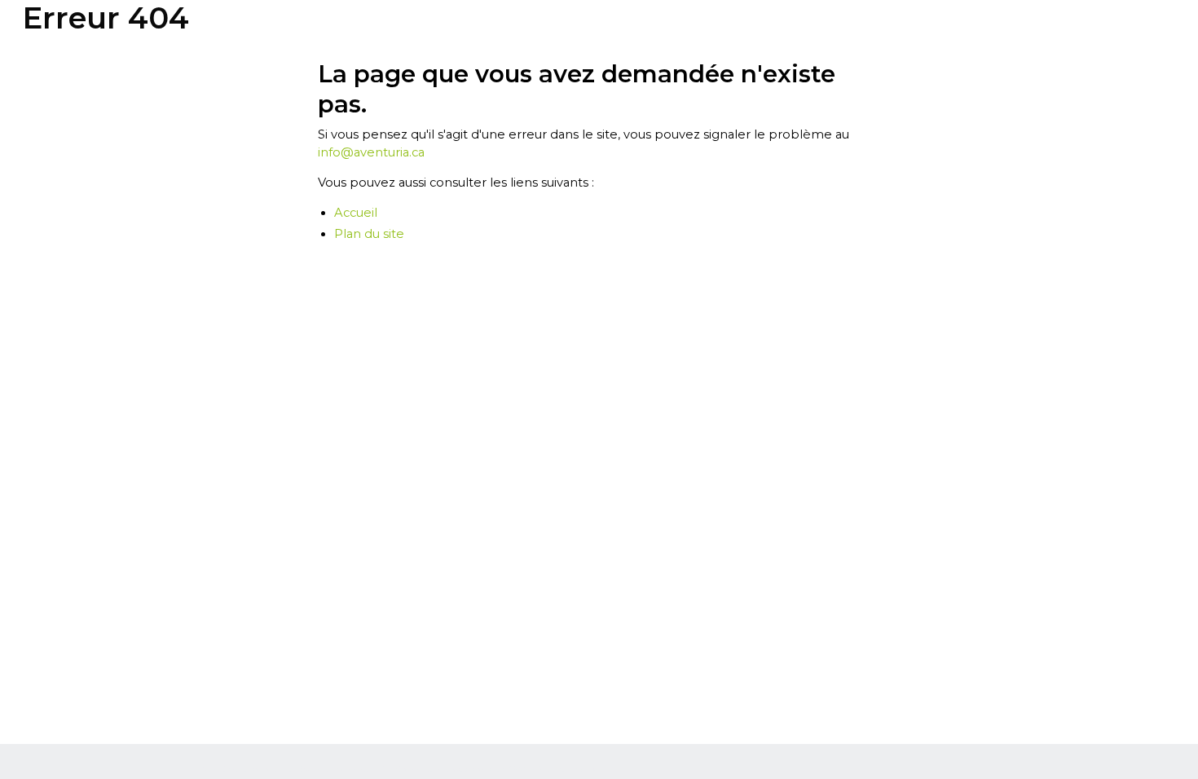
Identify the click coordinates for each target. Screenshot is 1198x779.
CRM (517, 769)
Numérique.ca (229, 769)
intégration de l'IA (350, 769)
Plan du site (369, 234)
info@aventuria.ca (371, 152)
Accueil (355, 212)
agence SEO (288, 769)
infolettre (548, 769)
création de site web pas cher (447, 769)
